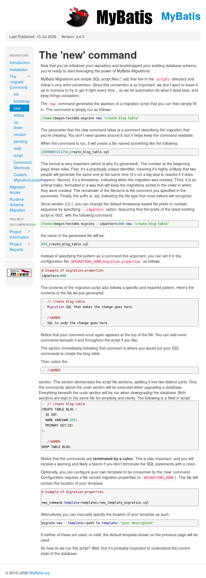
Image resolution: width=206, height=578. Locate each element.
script (18, 155)
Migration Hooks (17, 189)
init (16, 94)
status (19, 115)
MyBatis (179, 15)
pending (20, 141)
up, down (18, 124)
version (20, 134)
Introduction (20, 62)
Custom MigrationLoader (21, 177)
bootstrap (21, 101)
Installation (19, 69)
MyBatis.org (40, 572)
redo (17, 148)
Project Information (19, 234)
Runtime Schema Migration (17, 205)
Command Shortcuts (21, 165)
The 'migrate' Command (18, 82)
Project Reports (16, 246)
